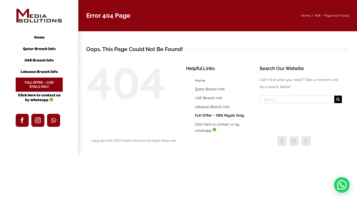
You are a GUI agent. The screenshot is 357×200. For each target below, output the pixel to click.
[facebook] (282, 141)
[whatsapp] (306, 141)
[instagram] (294, 141)
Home (200, 80)
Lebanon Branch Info (212, 106)
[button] (342, 185)
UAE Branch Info (208, 98)
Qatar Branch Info (210, 89)
